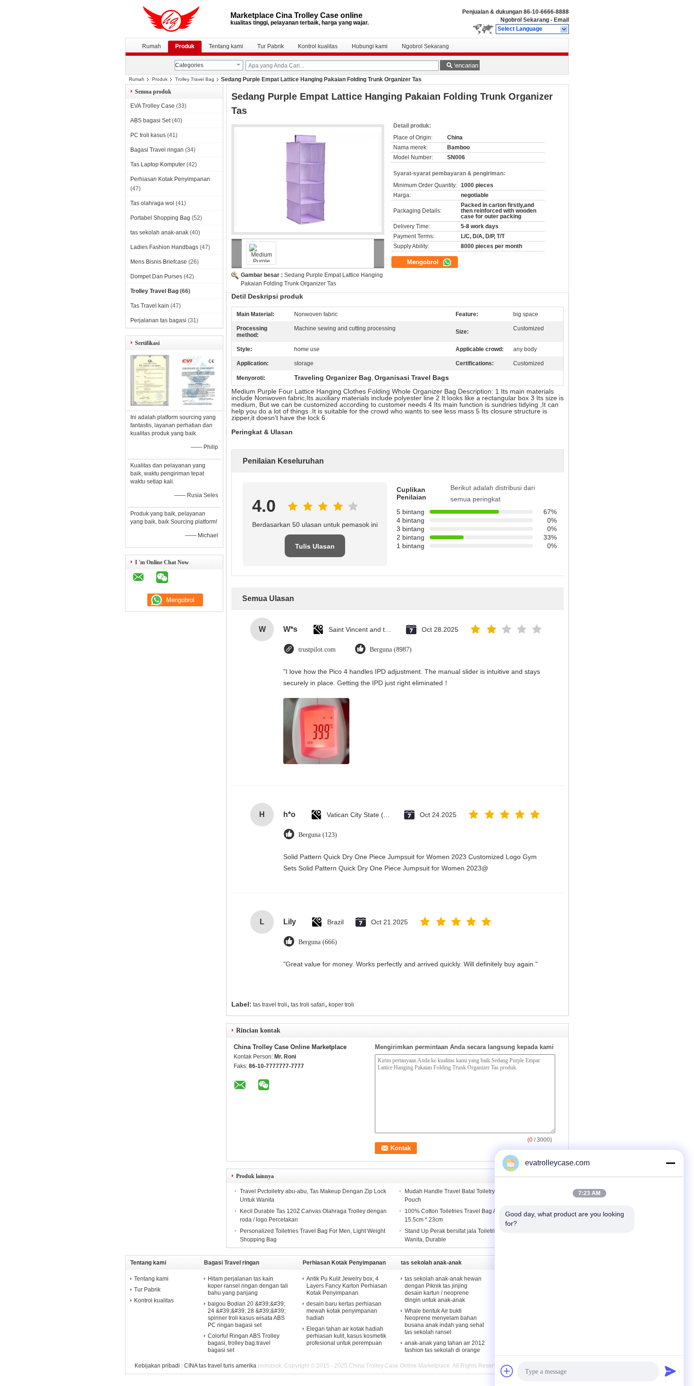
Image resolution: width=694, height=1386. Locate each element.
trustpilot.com (317, 649)
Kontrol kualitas (318, 46)
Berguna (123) (317, 834)
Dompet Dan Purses (156, 276)
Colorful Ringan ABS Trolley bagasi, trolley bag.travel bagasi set (243, 1343)
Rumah (151, 46)
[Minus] (670, 1163)
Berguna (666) (317, 942)
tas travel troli (270, 1004)
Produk (185, 46)
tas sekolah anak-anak (159, 232)
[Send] (670, 1370)
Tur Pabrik (270, 46)
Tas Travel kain (149, 305)
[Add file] (507, 1370)
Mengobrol (423, 262)
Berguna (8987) (391, 649)
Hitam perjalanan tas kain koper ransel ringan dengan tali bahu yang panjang (248, 1285)
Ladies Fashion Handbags (164, 247)
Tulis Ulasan (315, 546)
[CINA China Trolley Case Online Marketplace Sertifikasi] (150, 404)
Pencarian (464, 65)
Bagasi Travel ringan (157, 149)
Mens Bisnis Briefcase (158, 261)
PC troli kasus (148, 135)
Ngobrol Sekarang (524, 20)
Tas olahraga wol (152, 203)
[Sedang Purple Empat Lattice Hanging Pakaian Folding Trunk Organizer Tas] (307, 179)
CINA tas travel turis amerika (220, 1365)
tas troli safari (308, 1004)
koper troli (341, 1004)
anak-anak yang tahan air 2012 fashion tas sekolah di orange (445, 1346)
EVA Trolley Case (152, 106)
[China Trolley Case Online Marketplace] (564, 29)
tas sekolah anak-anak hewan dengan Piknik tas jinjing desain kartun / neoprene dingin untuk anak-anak (443, 1289)
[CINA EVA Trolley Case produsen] (177, 19)
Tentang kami (226, 46)
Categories (189, 65)
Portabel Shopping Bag (160, 218)
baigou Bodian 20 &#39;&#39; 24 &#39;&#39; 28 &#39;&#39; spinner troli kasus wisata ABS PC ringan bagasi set (247, 1314)
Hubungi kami (370, 46)
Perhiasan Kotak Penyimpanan (170, 179)
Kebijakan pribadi (157, 1365)
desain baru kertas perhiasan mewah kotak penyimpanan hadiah (343, 1310)
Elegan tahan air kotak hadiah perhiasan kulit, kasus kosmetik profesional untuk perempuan (346, 1336)
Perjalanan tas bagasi (158, 320)
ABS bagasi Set (150, 120)
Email (561, 20)
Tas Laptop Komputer (157, 164)
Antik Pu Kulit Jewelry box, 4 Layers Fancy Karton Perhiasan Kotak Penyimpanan (346, 1285)
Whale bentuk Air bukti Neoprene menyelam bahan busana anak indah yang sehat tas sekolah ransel (444, 1321)
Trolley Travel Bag (194, 79)
